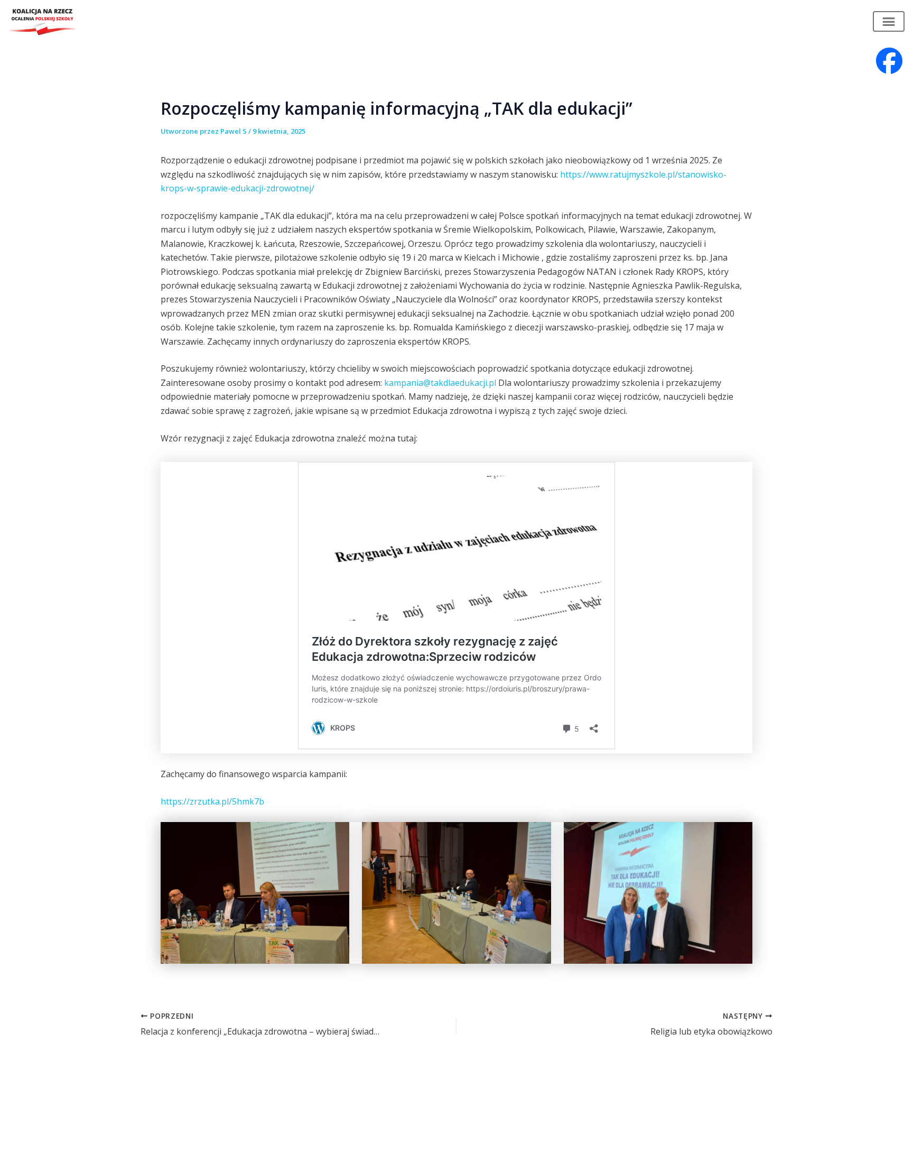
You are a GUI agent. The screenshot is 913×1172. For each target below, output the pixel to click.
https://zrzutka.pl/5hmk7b (212, 801)
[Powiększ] (335, 835)
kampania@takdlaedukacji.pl (440, 383)
